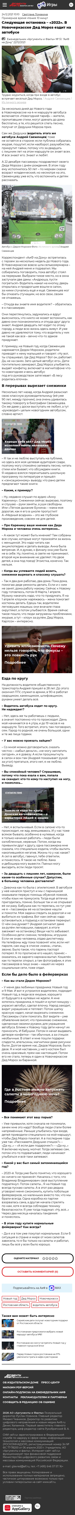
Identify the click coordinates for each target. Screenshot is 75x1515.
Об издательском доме (20, 1382)
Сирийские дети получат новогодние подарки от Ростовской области (42, 1322)
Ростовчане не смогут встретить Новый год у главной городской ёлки (41, 1344)
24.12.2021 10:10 (10, 14)
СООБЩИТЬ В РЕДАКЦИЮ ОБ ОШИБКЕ (29, 1402)
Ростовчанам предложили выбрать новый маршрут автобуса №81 (40, 1333)
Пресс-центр (50, 1382)
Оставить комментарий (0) (37, 1271)
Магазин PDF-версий (18, 1387)
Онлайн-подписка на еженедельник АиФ (34, 1392)
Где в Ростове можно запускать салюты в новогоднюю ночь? (34, 1091)
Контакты (10, 1397)
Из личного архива (14, 102)
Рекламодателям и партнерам (44, 1397)
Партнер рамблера (33, 1498)
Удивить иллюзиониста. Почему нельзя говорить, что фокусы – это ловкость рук (35, 650)
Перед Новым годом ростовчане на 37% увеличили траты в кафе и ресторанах (38, 1355)
